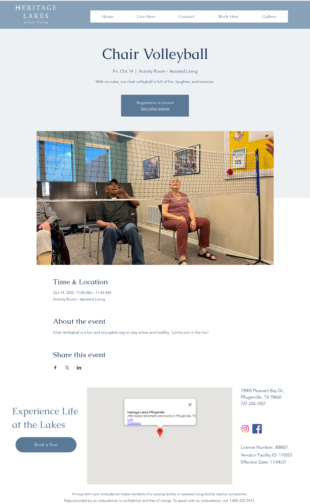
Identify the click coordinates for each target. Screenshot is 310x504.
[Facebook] (257, 428)
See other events (155, 108)
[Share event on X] (67, 368)
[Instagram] (245, 428)
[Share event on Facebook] (55, 368)
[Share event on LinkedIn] (79, 368)
